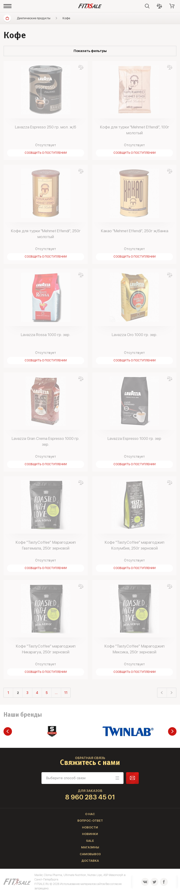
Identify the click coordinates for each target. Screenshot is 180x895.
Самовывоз (90, 854)
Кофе (66, 18)
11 (66, 693)
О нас (90, 814)
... (56, 693)
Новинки (90, 834)
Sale (90, 841)
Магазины (90, 847)
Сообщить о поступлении (46, 152)
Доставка (90, 860)
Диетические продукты (33, 18)
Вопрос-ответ (90, 820)
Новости (90, 827)
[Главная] (7, 18)
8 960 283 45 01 (90, 797)
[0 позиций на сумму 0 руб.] (172, 6)
